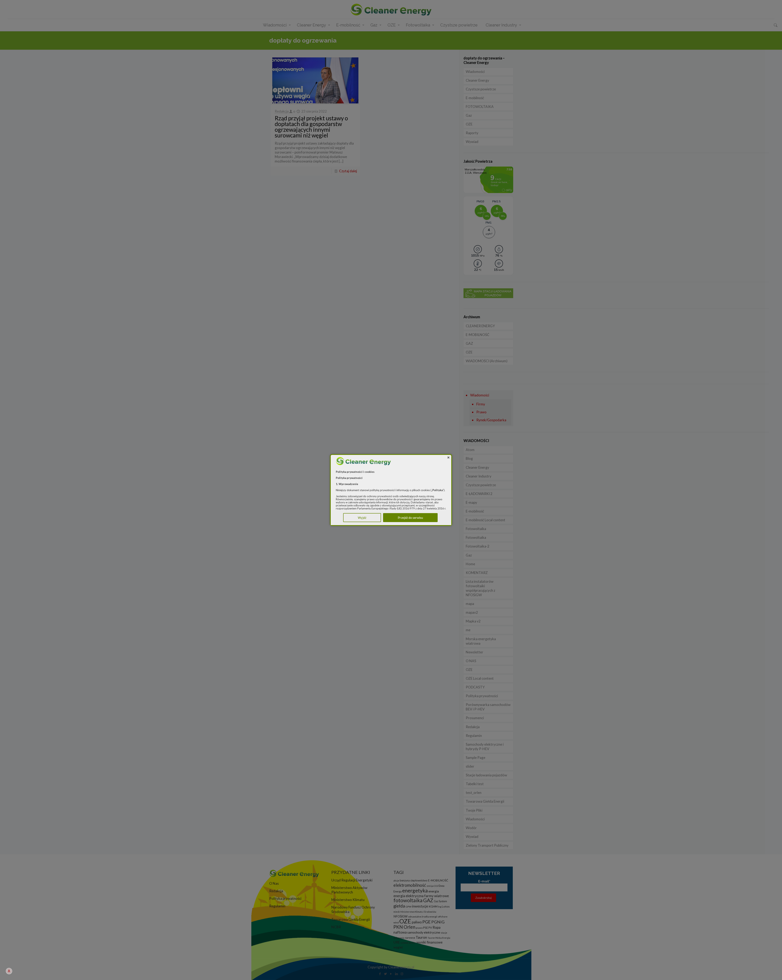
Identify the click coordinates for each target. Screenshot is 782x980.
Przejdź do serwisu (410, 517)
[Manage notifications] (9, 971)
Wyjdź (362, 517)
